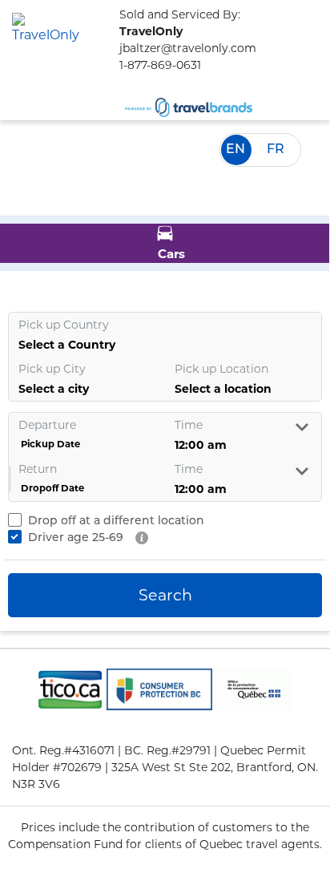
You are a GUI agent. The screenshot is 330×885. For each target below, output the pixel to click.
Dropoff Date (51, 478)
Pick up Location (221, 369)
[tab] (164, 243)
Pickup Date (49, 434)
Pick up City (52, 369)
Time (189, 425)
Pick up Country (63, 324)
